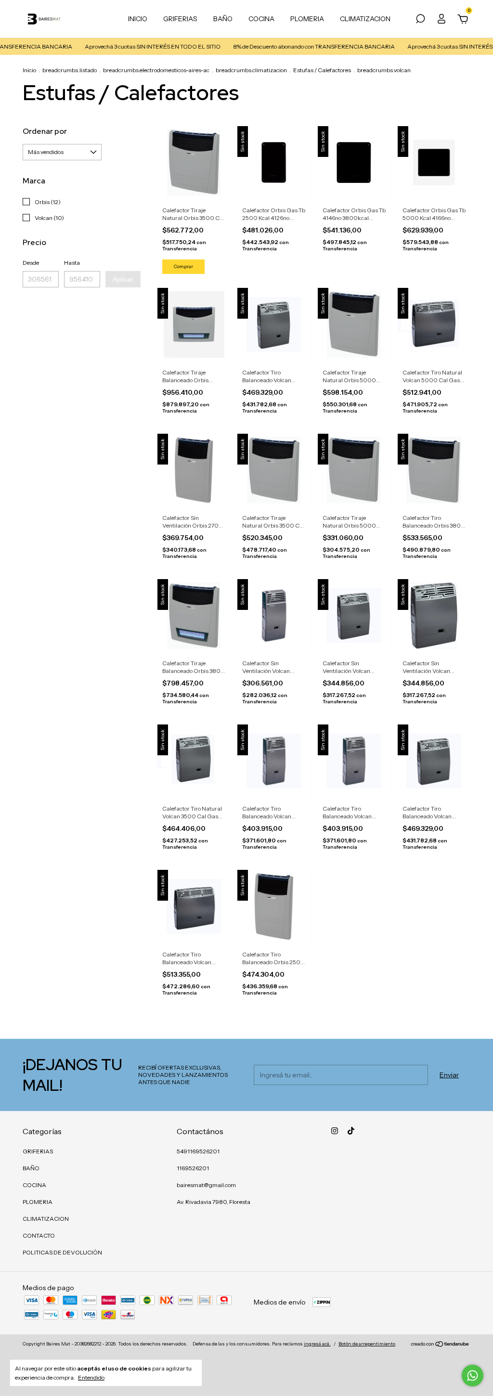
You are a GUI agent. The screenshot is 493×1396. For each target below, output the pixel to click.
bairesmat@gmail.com (206, 1185)
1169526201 (193, 1168)
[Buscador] (420, 20)
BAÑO (223, 18)
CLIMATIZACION (365, 18)
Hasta (72, 262)
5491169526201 (198, 1151)
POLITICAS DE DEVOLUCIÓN (62, 1252)
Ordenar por (45, 131)
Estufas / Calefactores (322, 70)
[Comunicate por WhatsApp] (472, 1375)
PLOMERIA (307, 18)
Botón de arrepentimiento (366, 1344)
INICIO (137, 18)
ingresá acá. (317, 1344)
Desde (31, 262)
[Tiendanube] (440, 1345)
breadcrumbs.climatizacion (251, 70)
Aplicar (123, 279)
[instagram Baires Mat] (334, 1131)
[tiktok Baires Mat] (351, 1131)
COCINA (261, 18)
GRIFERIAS (180, 18)
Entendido (91, 1377)
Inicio (29, 70)
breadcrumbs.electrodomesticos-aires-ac (156, 70)
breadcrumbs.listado (69, 70)
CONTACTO (39, 1235)
